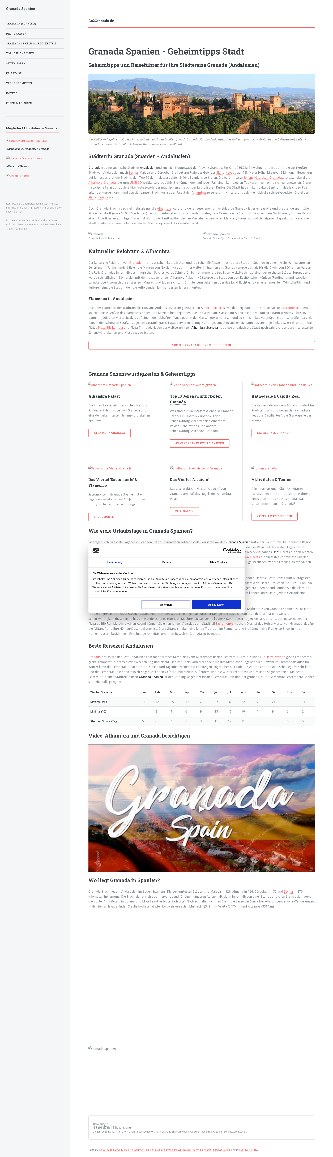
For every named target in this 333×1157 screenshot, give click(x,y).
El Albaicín (184, 511)
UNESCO (136, 182)
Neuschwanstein (139, 1149)
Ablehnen (166, 604)
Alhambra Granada (102, 182)
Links (102, 1149)
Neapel (187, 1149)
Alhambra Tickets (247, 557)
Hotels (12, 93)
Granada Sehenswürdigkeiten (199, 443)
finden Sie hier (14, 211)
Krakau (125, 1149)
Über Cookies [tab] (218, 561)
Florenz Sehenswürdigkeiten (166, 1149)
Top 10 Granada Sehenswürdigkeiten (201, 345)
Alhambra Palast (104, 396)
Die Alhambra (17, 33)
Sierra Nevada (226, 172)
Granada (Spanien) (21, 23)
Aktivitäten (16, 63)
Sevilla (133, 172)
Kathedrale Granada (274, 432)
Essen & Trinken (19, 103)
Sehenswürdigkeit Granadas (263, 177)
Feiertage (14, 73)
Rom (109, 1149)
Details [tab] (166, 561)
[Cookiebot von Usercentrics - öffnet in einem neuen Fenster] (225, 550)
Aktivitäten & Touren (271, 479)
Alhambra (199, 192)
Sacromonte (290, 308)
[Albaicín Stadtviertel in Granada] (201, 468)
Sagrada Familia (248, 1149)
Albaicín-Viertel (212, 308)
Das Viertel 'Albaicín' (189, 479)
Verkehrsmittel (19, 83)
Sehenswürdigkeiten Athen (215, 1149)
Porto (195, 1149)
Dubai (116, 1149)
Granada (135, 262)
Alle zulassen (216, 604)
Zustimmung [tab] (114, 561)
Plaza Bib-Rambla (110, 327)
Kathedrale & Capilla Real (275, 396)
